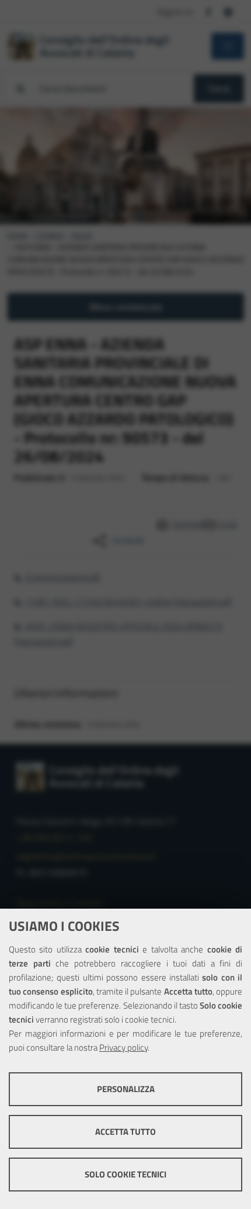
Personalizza (126, 1089)
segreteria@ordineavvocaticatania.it (86, 856)
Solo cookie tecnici (125, 1174)
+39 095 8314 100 (54, 837)
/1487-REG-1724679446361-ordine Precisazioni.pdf (128, 601)
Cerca (219, 88)
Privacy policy (123, 1047)
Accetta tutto (125, 1131)
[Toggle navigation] (227, 46)
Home (17, 234)
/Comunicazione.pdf (62, 577)
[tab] (111, 215)
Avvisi (82, 234)
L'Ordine (50, 234)
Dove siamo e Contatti (59, 903)
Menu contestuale (125, 307)
